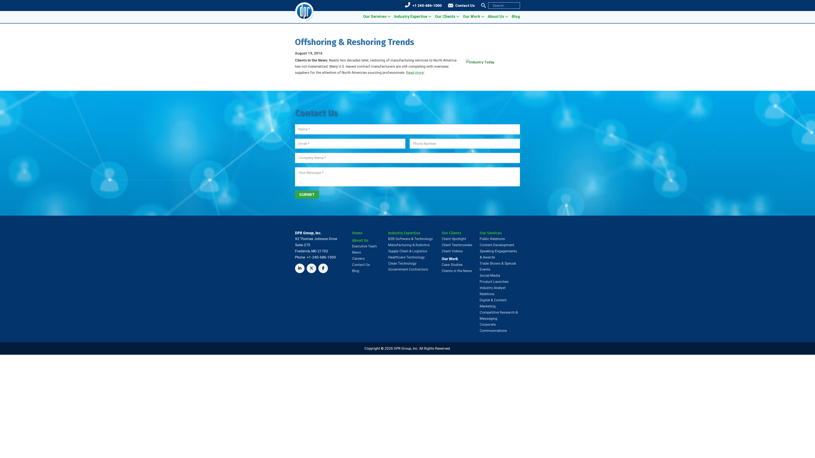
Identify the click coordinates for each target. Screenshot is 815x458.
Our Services (374, 16)
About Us (496, 16)
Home (357, 233)
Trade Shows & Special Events (498, 266)
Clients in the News (457, 271)
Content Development (497, 245)
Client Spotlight (454, 239)
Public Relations (492, 239)
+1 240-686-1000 (427, 5)
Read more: (415, 72)
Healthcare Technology (406, 257)
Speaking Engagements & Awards (498, 254)
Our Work (471, 16)
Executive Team (364, 246)
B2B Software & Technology (410, 239)
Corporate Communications (493, 327)
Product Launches (494, 281)
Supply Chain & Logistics (407, 251)
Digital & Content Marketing (493, 303)
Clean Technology (402, 263)
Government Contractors (408, 269)
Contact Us (465, 5)
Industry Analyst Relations (493, 291)
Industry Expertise (410, 16)
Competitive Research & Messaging (499, 315)
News (356, 252)
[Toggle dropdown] (389, 16)
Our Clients (445, 16)
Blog (516, 16)
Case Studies (452, 265)
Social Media (490, 275)
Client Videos (452, 251)
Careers (358, 258)
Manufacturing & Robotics (409, 245)
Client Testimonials (457, 245)
